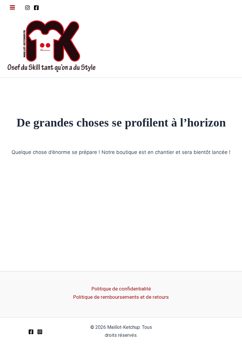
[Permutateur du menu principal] (12, 7)
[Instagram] (27, 7)
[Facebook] (36, 7)
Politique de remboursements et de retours (121, 297)
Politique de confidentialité (121, 289)
